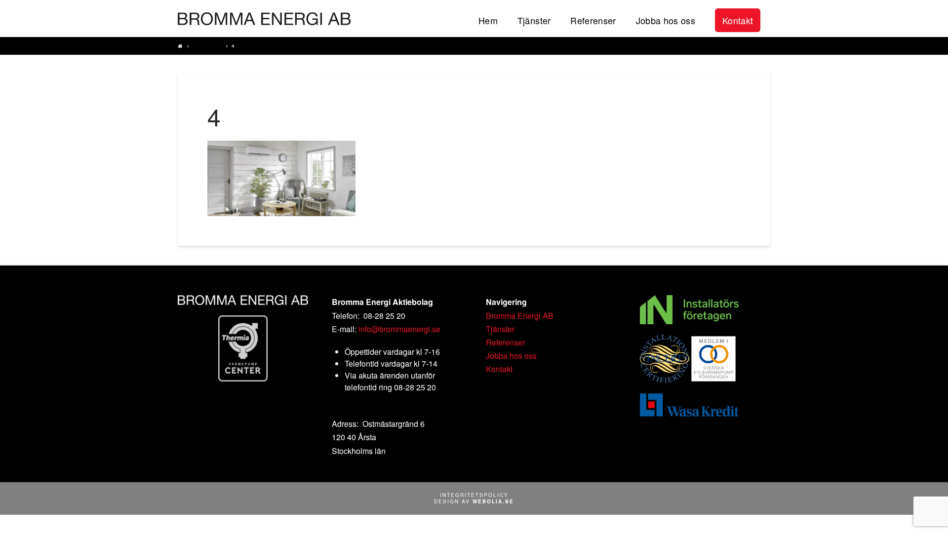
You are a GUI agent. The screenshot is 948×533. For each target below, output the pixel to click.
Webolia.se (493, 501)
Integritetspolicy (474, 495)
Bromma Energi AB (519, 315)
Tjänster (207, 45)
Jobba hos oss (511, 355)
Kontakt (499, 369)
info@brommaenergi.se (399, 329)
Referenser (505, 342)
